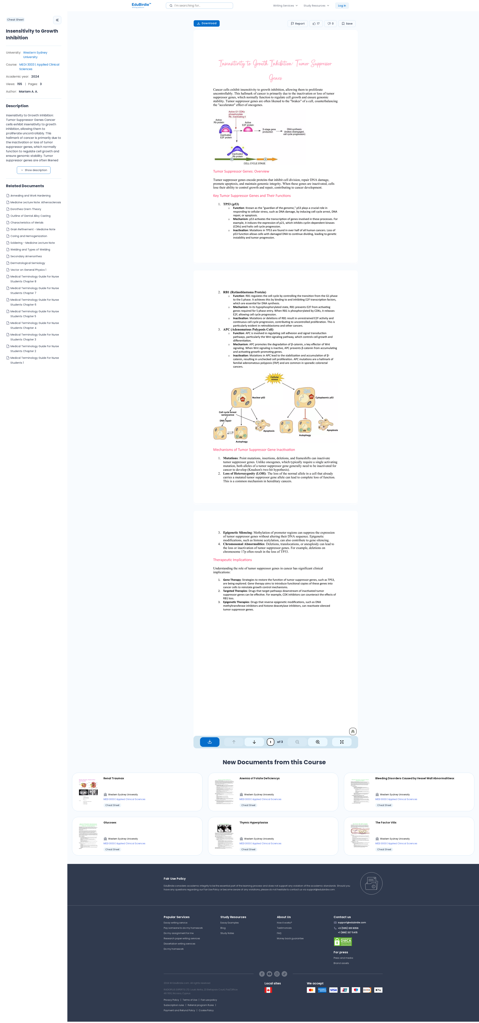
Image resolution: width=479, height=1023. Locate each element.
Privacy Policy (171, 999)
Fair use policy (209, 999)
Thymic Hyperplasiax (254, 822)
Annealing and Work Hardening (30, 195)
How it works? (284, 922)
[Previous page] (234, 742)
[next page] (254, 742)
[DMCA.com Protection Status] (358, 941)
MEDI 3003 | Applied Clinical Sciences (39, 66)
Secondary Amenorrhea (26, 256)
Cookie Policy (206, 1010)
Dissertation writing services (179, 943)
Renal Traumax (113, 778)
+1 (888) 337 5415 (348, 932)
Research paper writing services (182, 938)
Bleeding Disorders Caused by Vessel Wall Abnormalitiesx (414, 778)
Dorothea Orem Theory (25, 209)
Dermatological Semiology (27, 263)
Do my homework (174, 948)
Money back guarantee (290, 938)
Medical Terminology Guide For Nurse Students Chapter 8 (34, 279)
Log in (342, 5)
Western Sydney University (35, 54)
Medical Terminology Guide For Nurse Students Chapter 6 (34, 302)
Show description (36, 170)
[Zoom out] (297, 742)
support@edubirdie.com (321, 889)
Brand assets (341, 963)
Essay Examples (229, 922)
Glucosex (109, 822)
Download (209, 23)
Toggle (57, 20)
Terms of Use (190, 999)
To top (353, 731)
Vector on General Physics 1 (28, 270)
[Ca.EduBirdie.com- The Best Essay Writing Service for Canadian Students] (268, 992)
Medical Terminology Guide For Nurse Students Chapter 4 (34, 325)
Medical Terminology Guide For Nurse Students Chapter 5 (34, 314)
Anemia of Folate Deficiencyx (260, 778)
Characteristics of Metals (26, 222)
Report (300, 23)
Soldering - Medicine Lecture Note (32, 243)
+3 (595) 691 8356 (348, 928)
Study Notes (227, 933)
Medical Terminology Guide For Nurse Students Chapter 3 (34, 337)
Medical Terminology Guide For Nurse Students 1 (34, 360)
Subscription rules (174, 1005)
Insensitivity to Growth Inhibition (32, 34)
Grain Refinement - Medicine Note (32, 229)
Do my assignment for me (178, 933)
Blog (223, 928)
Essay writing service (175, 922)
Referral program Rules (201, 1005)
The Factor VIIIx (385, 822)
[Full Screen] (342, 742)
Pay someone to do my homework (183, 928)
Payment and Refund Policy (179, 1010)
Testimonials (284, 928)
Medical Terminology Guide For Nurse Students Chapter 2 (34, 348)
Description (17, 105)
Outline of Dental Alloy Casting (30, 216)
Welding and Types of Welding (30, 249)
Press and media (343, 957)
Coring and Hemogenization (28, 236)
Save (349, 23)
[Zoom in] (317, 742)
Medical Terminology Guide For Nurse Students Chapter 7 (34, 290)
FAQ (279, 933)
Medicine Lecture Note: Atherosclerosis (35, 202)
